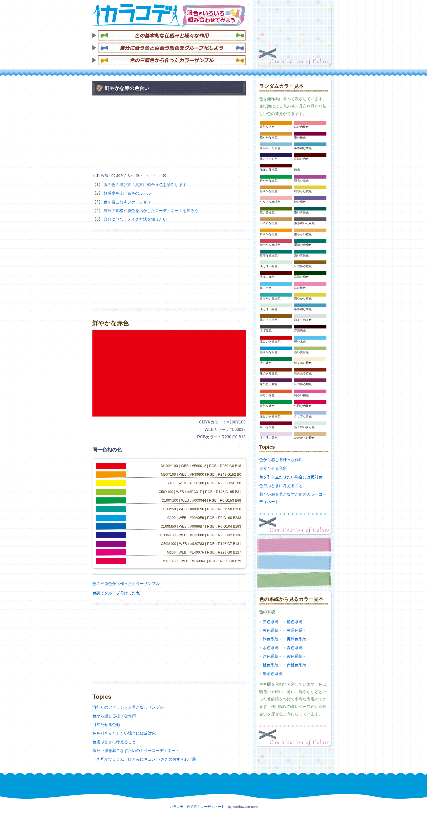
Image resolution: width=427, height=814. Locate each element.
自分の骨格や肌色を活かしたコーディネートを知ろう (151, 211)
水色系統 (270, 648)
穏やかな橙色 (269, 137)
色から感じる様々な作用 (114, 716)
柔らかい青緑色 (270, 298)
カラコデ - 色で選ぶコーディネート (197, 807)
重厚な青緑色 (303, 245)
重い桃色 (300, 137)
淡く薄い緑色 (269, 266)
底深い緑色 (301, 277)
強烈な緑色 (267, 406)
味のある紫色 (269, 384)
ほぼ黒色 (266, 330)
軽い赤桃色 (301, 127)
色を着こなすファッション (127, 202)
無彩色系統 (272, 674)
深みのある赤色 (270, 341)
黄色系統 (270, 630)
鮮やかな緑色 (269, 180)
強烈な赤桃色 (303, 406)
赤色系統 (270, 622)
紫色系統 (294, 656)
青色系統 (294, 648)
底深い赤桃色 (269, 169)
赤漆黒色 (300, 330)
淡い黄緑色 (301, 352)
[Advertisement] (294, 35)
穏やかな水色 (269, 352)
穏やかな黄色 (303, 191)
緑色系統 (270, 639)
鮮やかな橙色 (269, 234)
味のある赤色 (269, 373)
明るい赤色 (267, 395)
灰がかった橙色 (304, 438)
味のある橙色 (303, 266)
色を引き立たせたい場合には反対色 (124, 733)
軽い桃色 (300, 288)
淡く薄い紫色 (269, 438)
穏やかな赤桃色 (270, 245)
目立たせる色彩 (106, 724)
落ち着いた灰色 (304, 223)
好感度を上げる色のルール (127, 193)
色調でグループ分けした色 (116, 593)
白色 (297, 169)
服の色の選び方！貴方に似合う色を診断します (145, 185)
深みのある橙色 (270, 416)
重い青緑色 (301, 212)
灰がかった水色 (270, 148)
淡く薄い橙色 (303, 363)
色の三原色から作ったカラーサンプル (126, 583)
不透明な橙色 (269, 223)
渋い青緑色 (301, 255)
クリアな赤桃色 (270, 202)
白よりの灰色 (303, 320)
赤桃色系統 (296, 665)
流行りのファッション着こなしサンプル (128, 707)
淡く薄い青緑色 (304, 427)
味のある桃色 (303, 384)
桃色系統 (270, 665)
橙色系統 (294, 622)
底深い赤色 (301, 159)
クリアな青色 (303, 416)
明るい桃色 (301, 395)
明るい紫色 (301, 180)
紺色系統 (270, 656)
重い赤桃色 (267, 427)
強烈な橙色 (267, 127)
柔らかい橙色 (303, 234)
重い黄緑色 (267, 212)
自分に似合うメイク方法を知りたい (135, 219)
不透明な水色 (303, 148)
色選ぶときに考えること (114, 742)
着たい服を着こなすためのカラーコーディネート (135, 750)
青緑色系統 (296, 639)
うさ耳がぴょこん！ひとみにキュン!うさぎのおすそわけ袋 (144, 759)
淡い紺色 (300, 202)
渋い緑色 (266, 363)
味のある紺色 (269, 159)
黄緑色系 (294, 630)
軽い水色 (266, 288)
